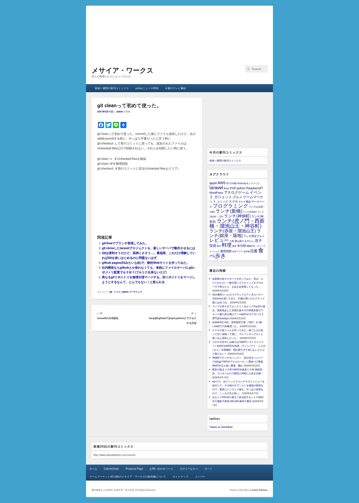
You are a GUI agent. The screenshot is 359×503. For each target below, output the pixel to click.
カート (208, 468)
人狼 (231, 240)
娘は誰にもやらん (244, 241)
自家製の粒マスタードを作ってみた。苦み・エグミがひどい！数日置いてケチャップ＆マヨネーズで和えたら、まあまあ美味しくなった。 (237, 282)
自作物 (246, 251)
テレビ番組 (245, 201)
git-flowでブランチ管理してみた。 (125, 243)
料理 (226, 244)
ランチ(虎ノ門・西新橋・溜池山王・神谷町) (237, 223)
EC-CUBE (231, 183)
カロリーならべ (189, 468)
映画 (234, 245)
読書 (253, 250)
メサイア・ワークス (123, 70)
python (241, 188)
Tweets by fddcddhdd (220, 427)
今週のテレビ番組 (175, 88)
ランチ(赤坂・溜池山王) (232, 230)
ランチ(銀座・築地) (235, 232)
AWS (222, 182)
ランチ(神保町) (237, 215)
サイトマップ (180, 476)
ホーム (93, 468)
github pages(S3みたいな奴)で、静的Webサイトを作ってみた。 (145, 262)
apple (213, 183)
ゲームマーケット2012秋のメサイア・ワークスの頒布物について (127, 476)
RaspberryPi (254, 188)
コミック (222, 201)
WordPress (216, 192)
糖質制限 (226, 251)
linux (226, 188)
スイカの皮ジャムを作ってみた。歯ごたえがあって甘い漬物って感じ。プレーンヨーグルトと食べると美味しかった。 (237, 334)
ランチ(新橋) (228, 210)
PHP (233, 188)
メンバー (200, 476)
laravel (216, 187)
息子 (258, 240)
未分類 (241, 245)
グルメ (237, 196)
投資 (212, 245)
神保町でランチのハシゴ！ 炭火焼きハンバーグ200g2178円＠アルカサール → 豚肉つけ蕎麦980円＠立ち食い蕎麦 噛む (237, 361)
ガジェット (223, 196)
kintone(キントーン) (248, 183)
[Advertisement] (179, 32)
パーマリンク (135, 291)
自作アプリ (237, 251)
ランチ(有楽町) (250, 211)
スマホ (233, 201)
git (111, 291)
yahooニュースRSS (146, 88)
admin (119, 111)
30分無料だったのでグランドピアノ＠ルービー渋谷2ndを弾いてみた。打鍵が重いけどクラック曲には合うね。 (238, 298)
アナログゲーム (236, 192)
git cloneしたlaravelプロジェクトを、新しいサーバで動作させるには (148, 248)
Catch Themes (259, 490)
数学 (219, 245)
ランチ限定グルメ (254, 236)
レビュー (219, 240)
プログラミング (230, 205)
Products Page (134, 468)
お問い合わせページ (161, 468)
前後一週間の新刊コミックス (112, 88)
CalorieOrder (111, 468)
